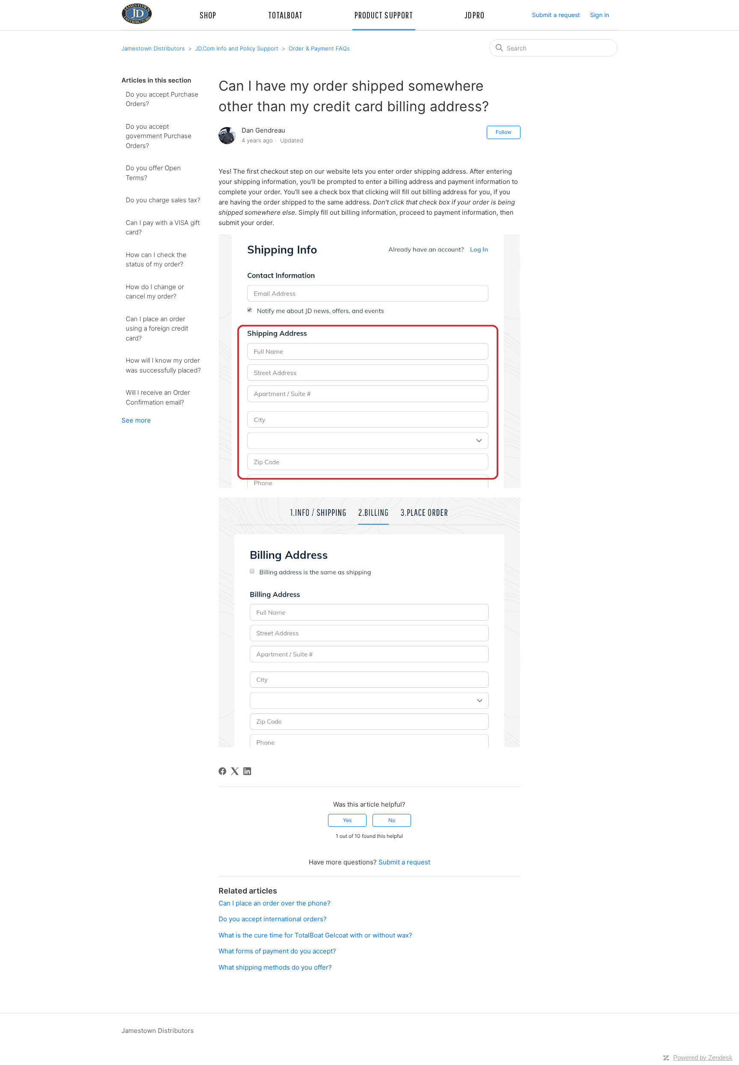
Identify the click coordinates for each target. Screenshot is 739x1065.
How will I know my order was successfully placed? (163, 365)
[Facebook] (222, 771)
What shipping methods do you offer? (275, 967)
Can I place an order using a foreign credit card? (157, 328)
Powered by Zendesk (703, 1057)
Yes (347, 820)
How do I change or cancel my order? (155, 292)
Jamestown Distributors (153, 48)
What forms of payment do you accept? (277, 951)
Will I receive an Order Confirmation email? (158, 397)
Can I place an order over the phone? (275, 903)
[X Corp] (235, 771)
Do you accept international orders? (273, 919)
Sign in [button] (599, 14)
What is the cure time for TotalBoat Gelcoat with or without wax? (315, 935)
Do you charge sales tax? (163, 200)
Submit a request (556, 14)
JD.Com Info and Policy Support (236, 48)
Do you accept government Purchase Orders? (159, 136)
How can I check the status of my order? (156, 260)
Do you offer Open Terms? (153, 173)
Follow (503, 132)
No (391, 820)
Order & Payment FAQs (319, 48)
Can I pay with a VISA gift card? (163, 228)
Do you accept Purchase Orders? (162, 99)
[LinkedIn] (247, 771)
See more (136, 420)
